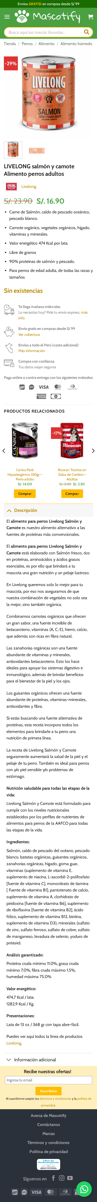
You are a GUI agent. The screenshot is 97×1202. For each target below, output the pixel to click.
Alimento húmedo (76, 43)
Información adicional (35, 1059)
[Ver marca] (11, 186)
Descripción (25, 510)
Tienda (10, 43)
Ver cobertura (29, 334)
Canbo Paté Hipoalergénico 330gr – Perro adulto (25, 474)
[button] (7, 16)
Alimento (47, 43)
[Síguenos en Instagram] (61, 1178)
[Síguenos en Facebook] (53, 1178)
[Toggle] (9, 510)
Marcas (48, 1133)
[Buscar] (86, 32)
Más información (31, 350)
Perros (27, 43)
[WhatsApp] (84, 1189)
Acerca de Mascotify (48, 1115)
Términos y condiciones (48, 1142)
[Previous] (12, 93)
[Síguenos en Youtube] (70, 1178)
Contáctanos (48, 1124)
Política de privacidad (48, 1151)
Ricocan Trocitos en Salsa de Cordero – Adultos (72, 474)
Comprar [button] (25, 493)
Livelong (28, 186)
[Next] (84, 93)
